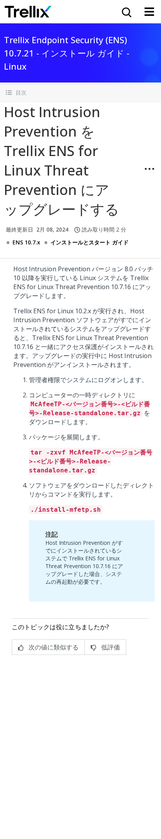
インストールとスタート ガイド (89, 242)
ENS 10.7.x (26, 242)
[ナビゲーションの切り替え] (149, 12)
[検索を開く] (126, 12)
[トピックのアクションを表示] (149, 169)
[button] (80, 92)
